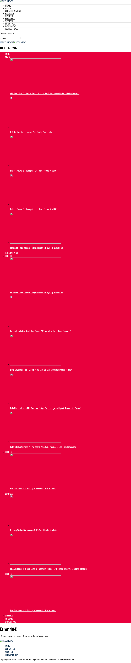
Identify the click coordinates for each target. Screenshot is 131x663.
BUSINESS (10, 18)
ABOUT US (9, 651)
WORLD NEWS (11, 29)
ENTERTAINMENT (13, 11)
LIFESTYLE (10, 24)
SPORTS (9, 16)
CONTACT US (10, 648)
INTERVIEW (10, 26)
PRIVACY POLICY (11, 654)
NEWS (8, 8)
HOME (8, 6)
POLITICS (9, 13)
